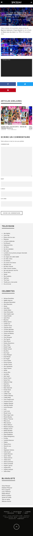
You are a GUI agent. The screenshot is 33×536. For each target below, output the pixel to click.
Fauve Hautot (7, 360)
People (24, 19)
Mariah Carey (7, 413)
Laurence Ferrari (8, 401)
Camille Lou (7, 323)
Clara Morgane (8, 337)
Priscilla (6, 438)
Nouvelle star (7, 264)
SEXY (26, 513)
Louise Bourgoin (8, 407)
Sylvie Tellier (7, 456)
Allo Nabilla (7, 233)
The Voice (6, 280)
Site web (3, 198)
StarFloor (6, 278)
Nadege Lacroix (8, 428)
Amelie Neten (7, 310)
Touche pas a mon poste (10, 282)
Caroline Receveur (9, 331)
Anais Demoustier (8, 312)
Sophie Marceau (8, 454)
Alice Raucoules (8, 304)
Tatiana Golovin (8, 458)
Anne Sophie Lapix (9, 314)
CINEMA (28, 511)
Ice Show (6, 247)
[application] (16, 68)
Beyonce (6, 320)
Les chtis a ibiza (8, 259)
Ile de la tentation (8, 249)
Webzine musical (6, 501)
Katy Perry (6, 384)
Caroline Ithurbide (9, 329)
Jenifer (5, 370)
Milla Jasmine (7, 423)
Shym (5, 448)
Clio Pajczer (7, 339)
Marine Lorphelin (6, 495)
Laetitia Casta (7, 393)
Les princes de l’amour (10, 262)
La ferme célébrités (9, 241)
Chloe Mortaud (6, 486)
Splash (5, 274)
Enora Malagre (8, 355)
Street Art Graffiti (6, 497)
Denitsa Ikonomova (9, 343)
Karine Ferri (7, 380)
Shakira (6, 442)
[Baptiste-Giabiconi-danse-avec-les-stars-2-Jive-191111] (16, 47)
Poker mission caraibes (10, 268)
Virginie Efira (7, 467)
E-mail (3, 188)
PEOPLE (6, 511)
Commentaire (5, 144)
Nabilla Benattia (8, 430)
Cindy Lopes (7, 335)
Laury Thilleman (6, 491)
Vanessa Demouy (8, 461)
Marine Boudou (8, 417)
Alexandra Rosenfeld (9, 302)
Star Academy (7, 276)
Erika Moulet (7, 357)
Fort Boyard (7, 243)
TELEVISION (17, 511)
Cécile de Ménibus (9, 333)
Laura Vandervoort (9, 399)
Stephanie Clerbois (9, 450)
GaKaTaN (9, 19)
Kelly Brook (7, 386)
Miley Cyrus (7, 421)
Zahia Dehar (7, 471)
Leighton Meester (8, 403)
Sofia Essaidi (7, 452)
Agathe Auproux (8, 300)
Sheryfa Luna (7, 446)
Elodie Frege (7, 347)
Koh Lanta (6, 251)
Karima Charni (7, 378)
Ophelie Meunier (8, 432)
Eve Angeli (7, 358)
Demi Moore (7, 341)
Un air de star (7, 284)
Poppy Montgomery (9, 436)
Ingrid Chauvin (7, 368)
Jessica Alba (7, 372)
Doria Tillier (7, 345)
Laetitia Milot (7, 397)
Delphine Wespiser (7, 488)
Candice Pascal (8, 325)
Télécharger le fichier (6, 59)
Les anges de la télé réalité (11, 257)
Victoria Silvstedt (8, 463)
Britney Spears (8, 322)
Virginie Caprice (8, 465)
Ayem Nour (7, 318)
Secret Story (7, 272)
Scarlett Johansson (9, 440)
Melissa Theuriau (8, 419)
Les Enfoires (7, 260)
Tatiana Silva (7, 459)
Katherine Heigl (8, 382)
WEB (19, 513)
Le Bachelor (7, 255)
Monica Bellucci (8, 425)
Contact (21, 518)
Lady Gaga (6, 391)
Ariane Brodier (8, 316)
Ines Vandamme (8, 366)
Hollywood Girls (8, 245)
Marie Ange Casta (8, 415)
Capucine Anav (8, 327)
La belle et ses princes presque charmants (15, 253)
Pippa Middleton (8, 434)
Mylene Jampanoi (8, 426)
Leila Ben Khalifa (8, 405)
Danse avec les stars (9, 237)
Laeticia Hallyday (8, 395)
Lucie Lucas (7, 411)
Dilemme (6, 239)
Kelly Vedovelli (8, 388)
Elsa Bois (6, 351)
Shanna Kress (7, 444)
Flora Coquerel (6, 489)
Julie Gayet (7, 376)
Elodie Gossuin (8, 349)
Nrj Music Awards (8, 266)
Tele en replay (6, 499)
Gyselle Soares (8, 364)
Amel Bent (6, 308)
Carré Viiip (6, 235)
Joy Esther (6, 374)
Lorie (5, 409)
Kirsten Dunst (7, 390)
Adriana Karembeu (9, 298)
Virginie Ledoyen (8, 469)
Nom (2, 178)
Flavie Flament (8, 362)
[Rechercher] (31, 2)
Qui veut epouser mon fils (11, 270)
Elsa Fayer (6, 353)
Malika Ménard (6, 493)
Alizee (5, 306)
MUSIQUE (11, 513)
